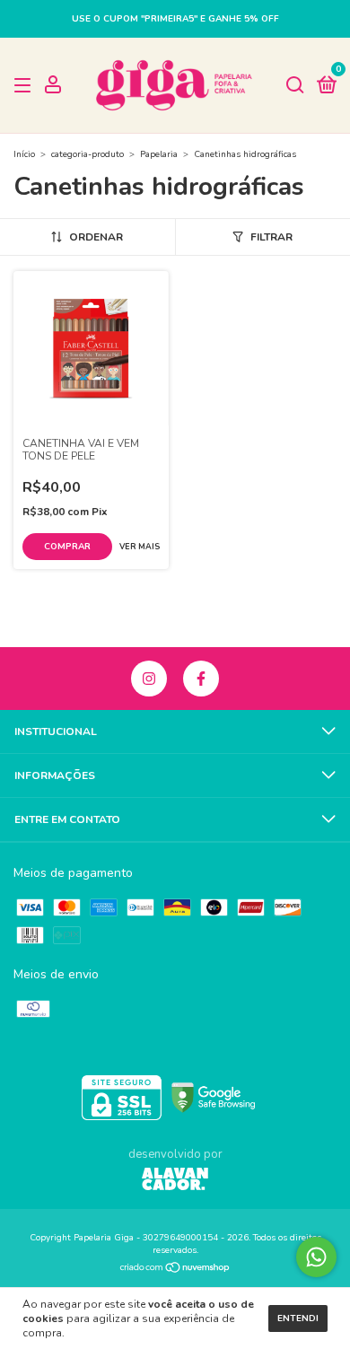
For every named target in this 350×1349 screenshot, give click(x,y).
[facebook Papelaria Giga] (201, 678)
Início (24, 154)
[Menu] (25, 86)
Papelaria (159, 154)
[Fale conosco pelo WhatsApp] (316, 1257)
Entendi (298, 1318)
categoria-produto (87, 154)
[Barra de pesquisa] (295, 86)
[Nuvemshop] (175, 1269)
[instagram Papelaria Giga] (149, 678)
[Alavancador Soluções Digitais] (175, 1181)
